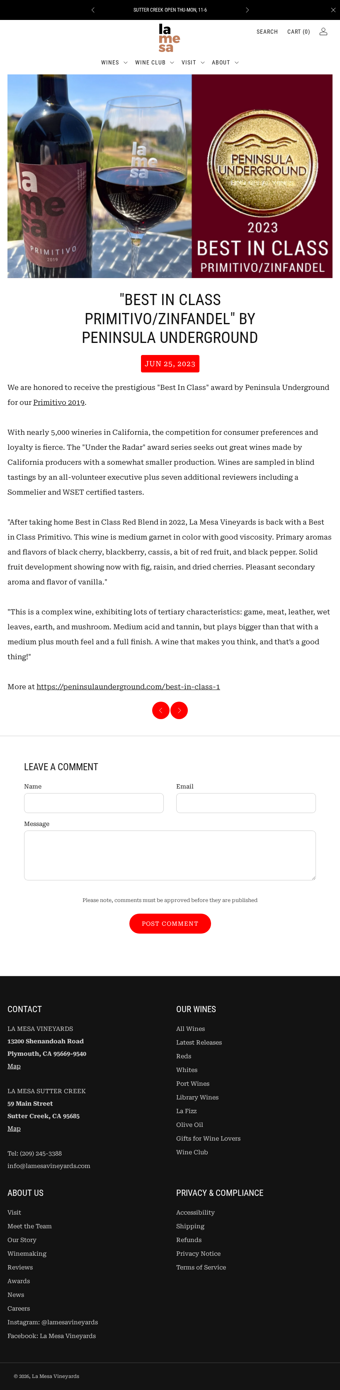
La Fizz (186, 1111)
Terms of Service (201, 1267)
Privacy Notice (198, 1253)
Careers (18, 1308)
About (221, 62)
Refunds (189, 1240)
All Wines (190, 1029)
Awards (18, 1281)
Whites (186, 1070)
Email (185, 786)
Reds (183, 1056)
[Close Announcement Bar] (333, 10)
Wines (110, 62)
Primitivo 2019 (59, 402)
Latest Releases (199, 1042)
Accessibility (195, 1212)
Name (32, 786)
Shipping (190, 1226)
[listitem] (170, 10)
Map (14, 1066)
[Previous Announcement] (92, 10)
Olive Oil (189, 1125)
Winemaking (26, 1253)
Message (36, 824)
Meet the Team (29, 1226)
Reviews (20, 1267)
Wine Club (150, 62)
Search (267, 31)
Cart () (298, 31)
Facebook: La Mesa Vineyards (51, 1336)
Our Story (21, 1240)
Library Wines (197, 1097)
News (15, 1295)
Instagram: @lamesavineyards (52, 1322)
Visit (189, 62)
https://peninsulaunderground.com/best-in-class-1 (128, 687)
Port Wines (192, 1083)
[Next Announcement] (247, 10)
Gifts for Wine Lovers (208, 1138)
